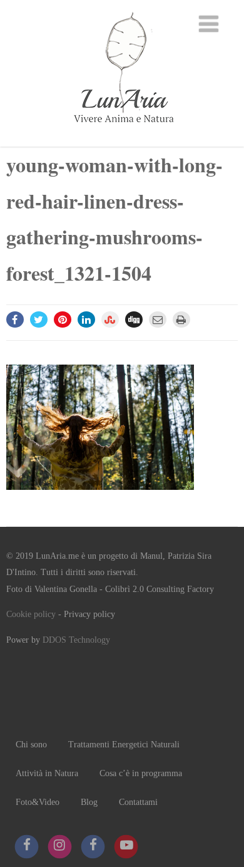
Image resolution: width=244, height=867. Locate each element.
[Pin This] (62, 319)
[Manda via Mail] (157, 319)
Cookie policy (31, 614)
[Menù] (208, 24)
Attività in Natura (47, 773)
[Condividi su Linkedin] (86, 319)
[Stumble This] (110, 319)
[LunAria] (122, 139)
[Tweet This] (39, 319)
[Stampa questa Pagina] (181, 319)
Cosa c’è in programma (140, 773)
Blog (89, 802)
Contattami (138, 802)
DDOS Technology (76, 640)
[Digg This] (134, 319)
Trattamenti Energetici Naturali (124, 744)
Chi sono (31, 744)
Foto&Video (37, 802)
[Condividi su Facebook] (15, 319)
